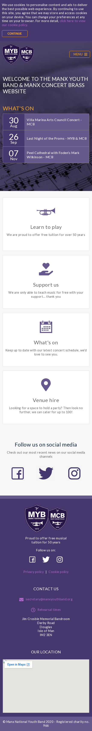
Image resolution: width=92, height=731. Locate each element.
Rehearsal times (49, 609)
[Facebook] (17, 473)
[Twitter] (46, 473)
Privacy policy (33, 572)
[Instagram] (74, 473)
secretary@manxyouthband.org (49, 599)
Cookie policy (59, 572)
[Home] (18, 54)
